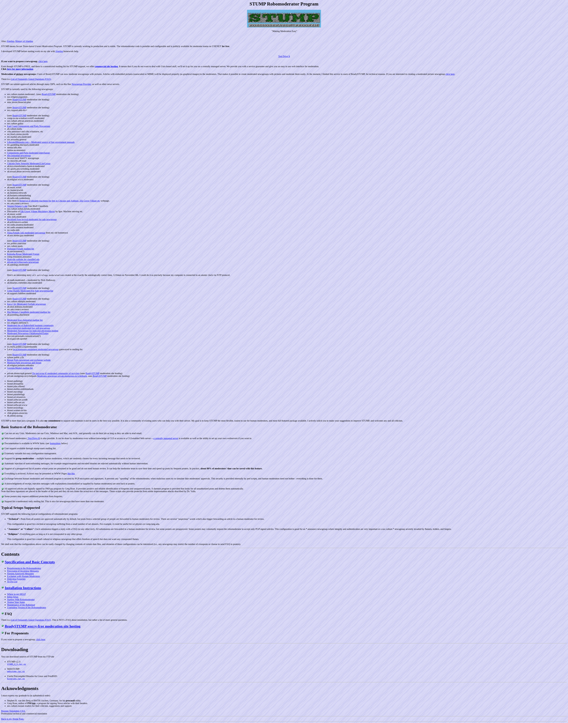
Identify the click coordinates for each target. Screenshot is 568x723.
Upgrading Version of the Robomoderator (26, 607)
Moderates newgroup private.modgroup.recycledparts (62, 376)
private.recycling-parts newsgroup (23, 262)
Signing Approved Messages (20, 573)
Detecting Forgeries (16, 579)
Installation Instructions (23, 588)
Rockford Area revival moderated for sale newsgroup (32, 219)
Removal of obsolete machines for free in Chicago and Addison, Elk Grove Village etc (59, 201)
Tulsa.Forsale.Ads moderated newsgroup (26, 232)
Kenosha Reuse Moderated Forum (23, 254)
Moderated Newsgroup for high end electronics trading (32, 330)
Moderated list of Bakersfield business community (30, 325)
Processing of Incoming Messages (23, 571)
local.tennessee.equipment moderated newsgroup (36, 349)
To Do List (12, 581)
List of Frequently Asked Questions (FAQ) (31, 79)
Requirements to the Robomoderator (24, 568)
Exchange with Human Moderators (23, 576)
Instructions (55, 443)
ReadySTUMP (49, 94)
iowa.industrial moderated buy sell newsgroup (28, 328)
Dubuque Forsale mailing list (20, 248)
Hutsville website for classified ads (23, 259)
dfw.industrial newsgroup (19, 155)
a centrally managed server (165, 438)
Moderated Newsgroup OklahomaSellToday (28, 333)
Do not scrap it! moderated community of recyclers (56, 373)
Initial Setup (12, 597)
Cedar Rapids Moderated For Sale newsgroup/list (30, 290)
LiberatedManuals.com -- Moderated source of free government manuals (41, 142)
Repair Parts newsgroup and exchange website (29, 360)
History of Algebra (24, 41)
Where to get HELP (16, 594)
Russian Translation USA (13, 711)
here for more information (20, 69)
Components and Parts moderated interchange (28, 153)
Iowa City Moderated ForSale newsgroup (26, 304)
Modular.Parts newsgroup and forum (24, 362)
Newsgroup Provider (81, 84)
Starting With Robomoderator (21, 599)
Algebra (10, 41)
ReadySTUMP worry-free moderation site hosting (42, 626)
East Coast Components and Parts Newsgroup (28, 126)
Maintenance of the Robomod (21, 605)
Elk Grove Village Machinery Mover (37, 211)
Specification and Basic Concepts (30, 562)
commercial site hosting (106, 66)
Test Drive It (284, 56)
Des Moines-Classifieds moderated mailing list (28, 312)
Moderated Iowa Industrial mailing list (25, 320)
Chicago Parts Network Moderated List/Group (28, 163)
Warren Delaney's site (17, 206)
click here (42, 61)
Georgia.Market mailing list (20, 368)
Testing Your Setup (16, 602)
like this (71, 473)
